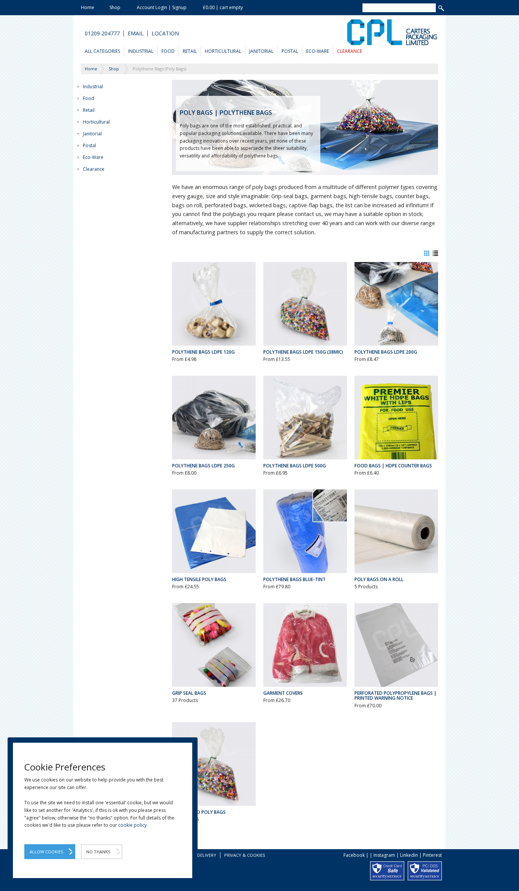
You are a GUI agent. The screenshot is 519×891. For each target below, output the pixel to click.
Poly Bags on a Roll (378, 579)
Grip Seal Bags (189, 693)
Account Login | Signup (162, 7)
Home (87, 7)
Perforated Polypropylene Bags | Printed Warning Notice (395, 695)
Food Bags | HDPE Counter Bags (393, 465)
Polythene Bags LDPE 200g (385, 352)
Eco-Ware (317, 51)
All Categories (102, 51)
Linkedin (409, 855)
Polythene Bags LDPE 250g (203, 465)
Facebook (354, 855)
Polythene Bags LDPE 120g (203, 352)
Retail (190, 51)
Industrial (140, 51)
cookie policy (132, 825)
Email (136, 33)
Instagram (384, 855)
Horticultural (223, 51)
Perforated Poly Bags (199, 812)
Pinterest (432, 855)
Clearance (349, 51)
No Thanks (98, 851)
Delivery (206, 855)
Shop (114, 7)
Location (165, 33)
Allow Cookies (46, 851)
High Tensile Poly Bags (199, 579)
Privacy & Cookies (244, 855)
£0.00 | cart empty (223, 7)
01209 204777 (102, 33)
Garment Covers (283, 693)
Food (168, 51)
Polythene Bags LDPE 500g (294, 465)
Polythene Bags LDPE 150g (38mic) (303, 352)
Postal (290, 51)
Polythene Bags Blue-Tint (294, 579)
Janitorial (261, 51)
